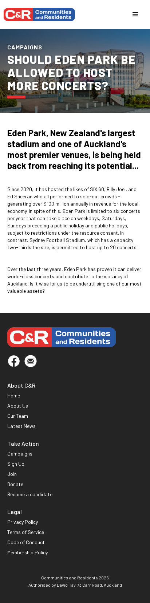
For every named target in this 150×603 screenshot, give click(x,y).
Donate (15, 484)
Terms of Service (25, 532)
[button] (135, 14)
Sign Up (15, 464)
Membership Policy (27, 552)
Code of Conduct (26, 542)
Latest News (21, 426)
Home (13, 395)
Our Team (17, 416)
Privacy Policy (22, 522)
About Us (17, 405)
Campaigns (19, 453)
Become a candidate (29, 494)
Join (12, 474)
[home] (39, 14)
